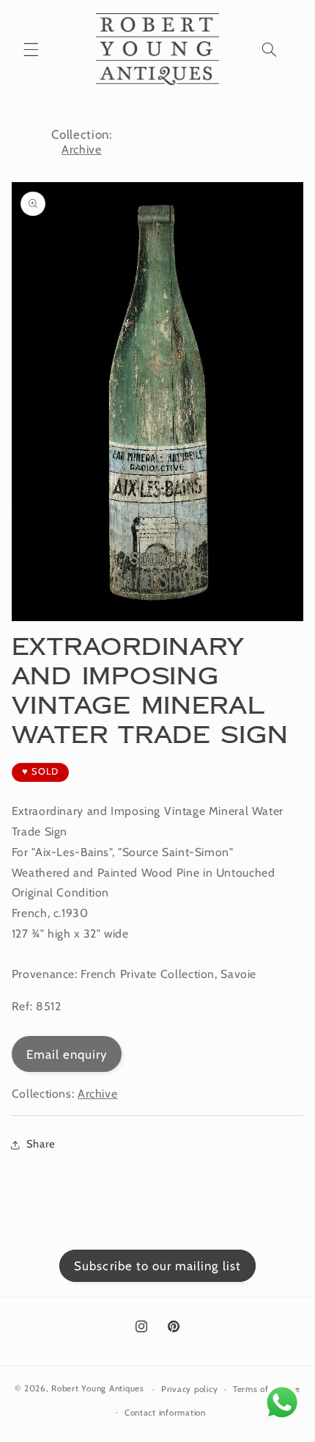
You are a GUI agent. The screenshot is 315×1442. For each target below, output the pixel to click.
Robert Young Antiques (97, 1389)
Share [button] (41, 1144)
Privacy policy (189, 1389)
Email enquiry (67, 1054)
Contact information (165, 1412)
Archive (81, 149)
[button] (31, 49)
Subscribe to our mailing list (157, 1265)
